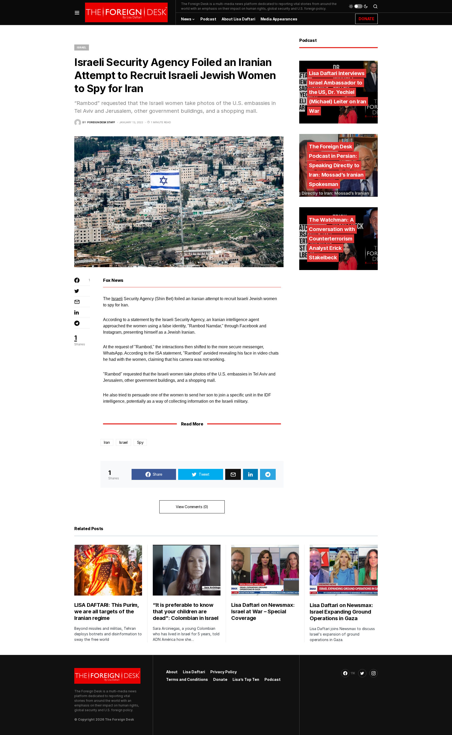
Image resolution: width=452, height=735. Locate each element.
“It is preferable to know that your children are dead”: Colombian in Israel (185, 611)
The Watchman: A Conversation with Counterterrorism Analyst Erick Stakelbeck (332, 239)
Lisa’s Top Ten (246, 679)
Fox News (113, 280)
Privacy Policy (223, 672)
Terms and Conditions (187, 679)
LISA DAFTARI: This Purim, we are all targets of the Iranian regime (106, 611)
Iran (107, 442)
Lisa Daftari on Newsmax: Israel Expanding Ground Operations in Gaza (341, 611)
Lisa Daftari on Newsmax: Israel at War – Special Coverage (263, 611)
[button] (77, 12)
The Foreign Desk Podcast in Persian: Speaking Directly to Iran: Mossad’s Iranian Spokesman (336, 165)
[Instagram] (373, 673)
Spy (140, 442)
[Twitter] (362, 673)
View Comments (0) (192, 506)
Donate (220, 679)
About (172, 672)
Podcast (272, 679)
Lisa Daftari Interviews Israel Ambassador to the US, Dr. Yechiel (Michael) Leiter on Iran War (337, 92)
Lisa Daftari (194, 672)
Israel (81, 47)
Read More (192, 424)
